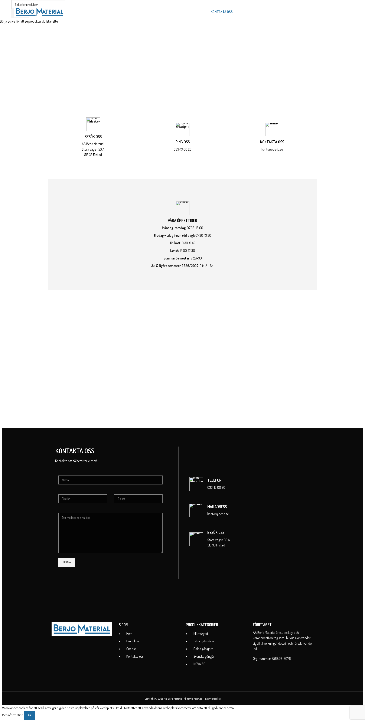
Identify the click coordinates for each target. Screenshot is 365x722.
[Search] (238, 11)
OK (29, 715)
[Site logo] (39, 11)
